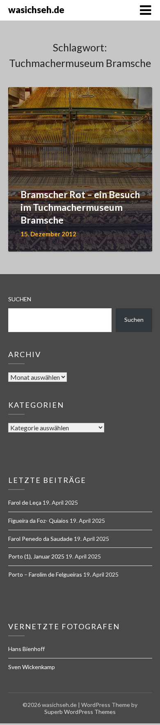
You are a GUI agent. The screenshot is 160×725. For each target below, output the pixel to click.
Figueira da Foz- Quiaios (38, 520)
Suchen (19, 299)
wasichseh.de (36, 9)
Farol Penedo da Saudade (40, 538)
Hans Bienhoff (26, 648)
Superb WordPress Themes (80, 711)
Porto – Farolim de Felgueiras (45, 574)
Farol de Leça (24, 502)
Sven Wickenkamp (31, 666)
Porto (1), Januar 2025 (36, 556)
